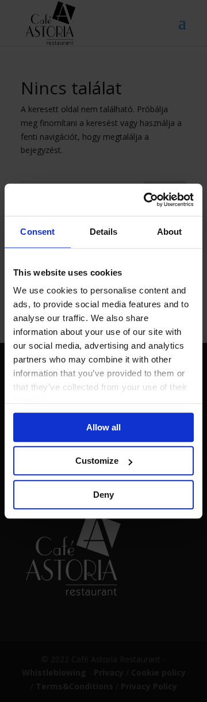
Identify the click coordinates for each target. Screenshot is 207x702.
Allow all (103, 427)
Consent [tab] (37, 231)
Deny (103, 494)
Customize (96, 461)
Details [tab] (104, 231)
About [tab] (169, 231)
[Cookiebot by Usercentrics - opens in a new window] (146, 199)
